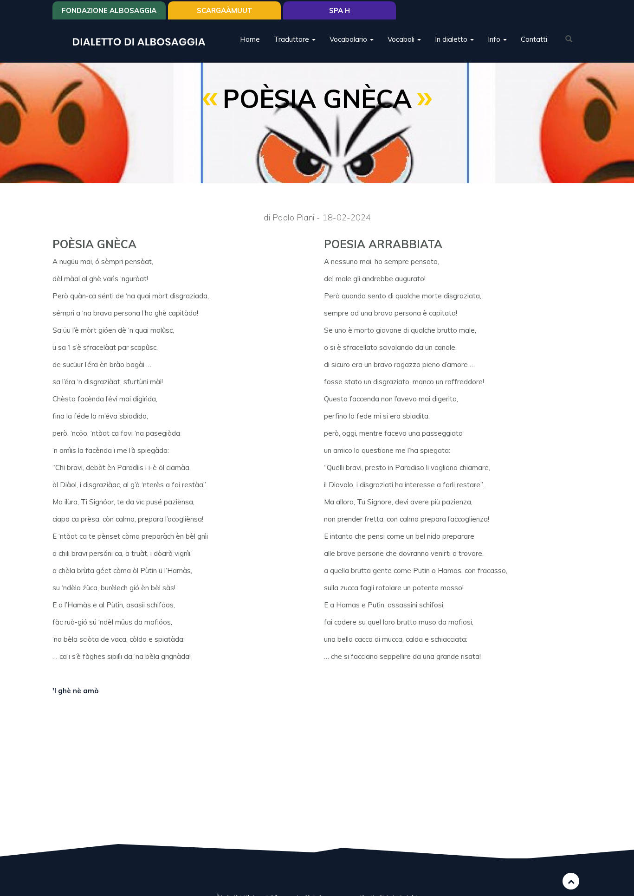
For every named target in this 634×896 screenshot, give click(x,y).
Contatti (534, 39)
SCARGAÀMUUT (224, 10)
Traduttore (292, 39)
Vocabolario (349, 39)
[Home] (142, 41)
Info (495, 39)
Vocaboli (402, 39)
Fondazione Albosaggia (109, 10)
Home (250, 39)
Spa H (339, 10)
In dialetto (452, 39)
